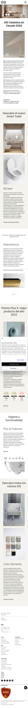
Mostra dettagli (20, 359)
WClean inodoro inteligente (6, 669)
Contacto (3, 648)
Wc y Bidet (17, 641)
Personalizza (13, 368)
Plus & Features (4, 660)
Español (2, 677)
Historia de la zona (5, 641)
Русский (2, 675)
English (2, 673)
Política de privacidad (5, 649)
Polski (2, 676)
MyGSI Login (3, 647)
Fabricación (3, 640)
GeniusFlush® (4, 663)
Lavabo (16, 643)
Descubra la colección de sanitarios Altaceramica (13, 270)
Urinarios (17, 640)
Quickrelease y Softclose (6, 667)
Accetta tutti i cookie (14, 364)
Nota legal (3, 652)
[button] (22, 14)
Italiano (2, 672)
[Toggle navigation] (25, 2)
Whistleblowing (4, 654)
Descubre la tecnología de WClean (11, 222)
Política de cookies (5, 651)
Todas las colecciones (19, 638)
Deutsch (2, 674)
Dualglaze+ (3, 666)
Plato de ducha (18, 644)
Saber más (5, 405)
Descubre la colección (8, 599)
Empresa (3, 638)
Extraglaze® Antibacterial (6, 664)
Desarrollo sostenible (5, 643)
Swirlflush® (3, 661)
